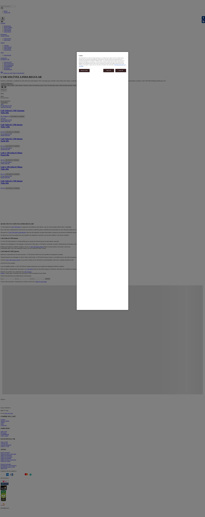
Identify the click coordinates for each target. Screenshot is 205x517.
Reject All (109, 70)
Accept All (121, 70)
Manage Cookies (84, 70)
